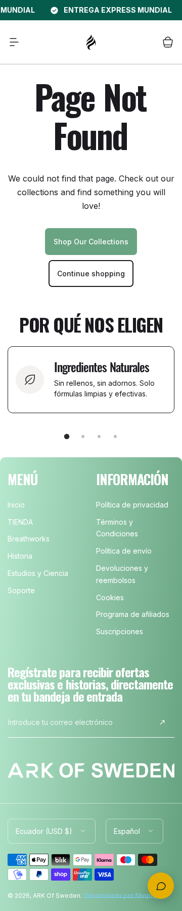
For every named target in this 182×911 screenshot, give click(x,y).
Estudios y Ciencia (38, 573)
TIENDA (20, 522)
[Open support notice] (161, 885)
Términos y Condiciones (117, 528)
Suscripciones (119, 631)
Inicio (16, 504)
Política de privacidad (132, 504)
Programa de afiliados (132, 614)
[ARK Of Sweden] (91, 42)
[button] (14, 42)
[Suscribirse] (162, 722)
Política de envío (124, 550)
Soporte (21, 590)
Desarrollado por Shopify (120, 895)
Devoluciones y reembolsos (122, 574)
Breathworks (29, 538)
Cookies (110, 597)
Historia (20, 556)
